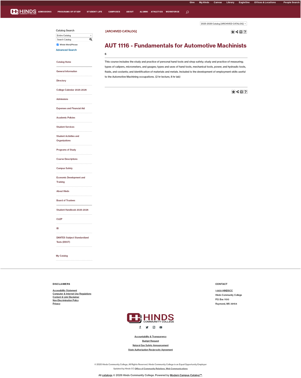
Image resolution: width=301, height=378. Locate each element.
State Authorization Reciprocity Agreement (150, 349)
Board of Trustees (65, 200)
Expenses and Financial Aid (70, 108)
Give (192, 2)
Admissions (62, 99)
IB (57, 228)
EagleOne (244, 2)
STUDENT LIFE (94, 12)
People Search (292, 2)
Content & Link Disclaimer (66, 297)
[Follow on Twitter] (147, 327)
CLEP (59, 219)
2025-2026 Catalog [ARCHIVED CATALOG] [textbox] (222, 23)
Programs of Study (66, 149)
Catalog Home (63, 62)
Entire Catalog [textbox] (64, 35)
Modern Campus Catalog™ (186, 375)
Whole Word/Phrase (69, 44)
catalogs (107, 375)
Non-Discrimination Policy (66, 300)
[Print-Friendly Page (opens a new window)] (241, 32)
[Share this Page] (237, 32)
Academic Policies (65, 117)
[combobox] (223, 23)
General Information (66, 71)
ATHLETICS (157, 12)
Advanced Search (66, 49)
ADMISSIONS (45, 12)
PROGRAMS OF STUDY (69, 12)
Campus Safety (64, 168)
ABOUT (130, 12)
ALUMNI (144, 12)
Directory (61, 80)
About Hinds (62, 191)
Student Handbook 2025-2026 (72, 209)
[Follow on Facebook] (140, 327)
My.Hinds (204, 2)
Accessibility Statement (65, 290)
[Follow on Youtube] (160, 327)
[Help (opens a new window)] (245, 32)
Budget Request (150, 341)
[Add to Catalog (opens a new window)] (233, 32)
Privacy (56, 303)
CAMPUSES (114, 12)
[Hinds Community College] (23, 11)
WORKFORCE (173, 12)
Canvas (218, 2)
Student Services (65, 126)
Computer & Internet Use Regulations (72, 293)
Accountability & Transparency (150, 336)
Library (230, 2)
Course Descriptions (66, 159)
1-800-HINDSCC (224, 290)
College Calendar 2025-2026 (71, 89)
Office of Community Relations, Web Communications (161, 368)
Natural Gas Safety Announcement (151, 345)
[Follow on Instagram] (153, 327)
